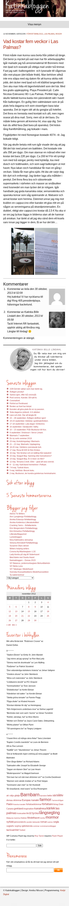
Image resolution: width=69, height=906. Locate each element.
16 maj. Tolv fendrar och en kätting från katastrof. (31, 453)
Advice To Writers (17, 514)
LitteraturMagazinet (18, 534)
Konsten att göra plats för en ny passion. (27, 409)
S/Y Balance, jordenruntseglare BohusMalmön (30, 563)
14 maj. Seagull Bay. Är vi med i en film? (27, 459)
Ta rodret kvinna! (17, 575)
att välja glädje (13, 795)
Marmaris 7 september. (20, 435)
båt (54, 795)
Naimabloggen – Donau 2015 (23, 560)
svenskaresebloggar (48, 826)
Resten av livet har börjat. (21, 406)
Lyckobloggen (16, 537)
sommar (36, 826)
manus (24, 818)
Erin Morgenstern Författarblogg (23, 528)
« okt (8, 625)
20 (16, 616)
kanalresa (40, 808)
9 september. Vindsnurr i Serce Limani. (26, 432)
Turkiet (22, 830)
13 (16, 611)
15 (29, 611)
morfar (42, 818)
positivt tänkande (33, 822)
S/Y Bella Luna (16, 566)
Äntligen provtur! (17, 392)
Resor (59, 34)
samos (50, 822)
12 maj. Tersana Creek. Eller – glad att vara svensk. (32, 462)
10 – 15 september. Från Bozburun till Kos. (28, 430)
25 (48, 616)
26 (10, 620)
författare (47, 804)
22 (29, 616)
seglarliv (10, 826)
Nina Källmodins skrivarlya (21, 540)
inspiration (28, 808)
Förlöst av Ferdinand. (19, 403)
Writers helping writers (19, 549)
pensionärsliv (20, 822)
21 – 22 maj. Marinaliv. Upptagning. (25, 444)
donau (9, 800)
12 (10, 611)
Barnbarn (29, 794)
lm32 (29, 813)
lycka (35, 813)
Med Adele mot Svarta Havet (22, 557)
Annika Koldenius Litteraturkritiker (24, 522)
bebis (49, 795)
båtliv (59, 795)
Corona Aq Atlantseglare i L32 (23, 551)
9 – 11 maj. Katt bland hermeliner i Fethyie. (28, 465)
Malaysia (9, 818)
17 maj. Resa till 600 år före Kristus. (25, 450)
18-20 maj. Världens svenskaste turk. (26, 447)
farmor (45, 799)
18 (48, 611)
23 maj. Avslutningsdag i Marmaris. (25, 441)
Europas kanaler (30, 800)
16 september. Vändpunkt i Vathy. (24, 427)
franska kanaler (19, 804)
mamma (17, 818)
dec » (14, 625)
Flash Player (57, 836)
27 (16, 620)
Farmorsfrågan (57, 800)
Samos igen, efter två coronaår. (23, 395)
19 (10, 616)
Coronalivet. (15, 400)
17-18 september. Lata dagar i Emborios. (27, 424)
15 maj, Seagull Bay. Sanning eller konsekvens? (31, 456)
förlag (55, 804)
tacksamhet (12, 830)
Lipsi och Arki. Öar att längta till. (23, 415)
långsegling (49, 812)
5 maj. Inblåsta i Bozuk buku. (22, 470)
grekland (18, 808)
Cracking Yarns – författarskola (23, 525)
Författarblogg (34, 34)
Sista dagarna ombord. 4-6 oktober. (25, 412)
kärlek (51, 808)
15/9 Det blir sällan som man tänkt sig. (26, 389)
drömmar (17, 800)
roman (43, 822)
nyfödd (9, 821)
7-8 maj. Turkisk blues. (19, 467)
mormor (52, 817)
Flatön (9, 804)
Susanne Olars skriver (19, 546)
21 (22, 616)
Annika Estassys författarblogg (23, 519)
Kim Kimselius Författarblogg (22, 531)
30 (35, 620)
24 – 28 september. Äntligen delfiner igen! (28, 418)
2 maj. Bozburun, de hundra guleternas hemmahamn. (33, 473)
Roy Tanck (39, 836)
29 (29, 620)
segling (18, 826)
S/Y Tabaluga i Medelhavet (21, 569)
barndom (43, 796)
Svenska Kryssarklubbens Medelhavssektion (29, 572)
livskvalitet (21, 813)
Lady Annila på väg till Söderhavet (24, 554)
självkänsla (27, 826)
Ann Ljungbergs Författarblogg (23, 516)
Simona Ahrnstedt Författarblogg (24, 543)
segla (56, 822)
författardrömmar (33, 804)
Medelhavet (33, 818)
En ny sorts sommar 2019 (21, 438)
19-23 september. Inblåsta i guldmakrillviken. (29, 421)
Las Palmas (49, 34)
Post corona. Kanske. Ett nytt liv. (23, 398)
